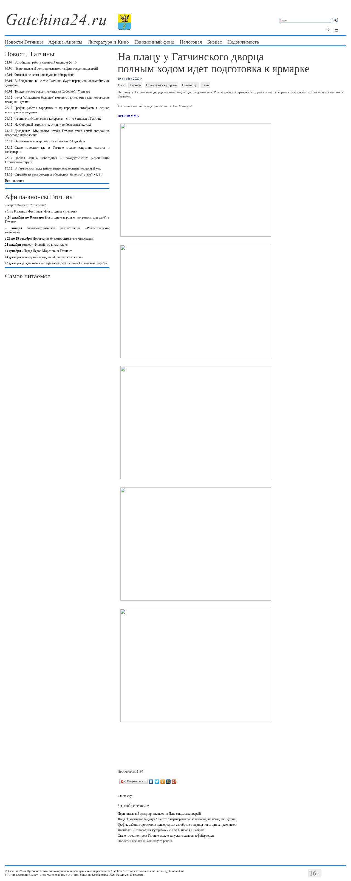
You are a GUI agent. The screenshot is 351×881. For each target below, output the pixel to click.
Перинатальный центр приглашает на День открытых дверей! (56, 68)
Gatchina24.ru (120, 871)
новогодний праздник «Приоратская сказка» (44, 257)
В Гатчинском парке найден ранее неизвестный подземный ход (58, 168)
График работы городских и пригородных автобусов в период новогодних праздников (177, 824)
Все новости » (14, 180)
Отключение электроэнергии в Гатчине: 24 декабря (50, 141)
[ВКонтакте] (151, 781)
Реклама (122, 875)
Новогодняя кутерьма (161, 85)
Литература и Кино (108, 41)
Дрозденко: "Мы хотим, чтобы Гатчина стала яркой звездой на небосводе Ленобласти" (57, 132)
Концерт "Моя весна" (26, 205)
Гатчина (135, 85)
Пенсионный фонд (154, 41)
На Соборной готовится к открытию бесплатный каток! (53, 124)
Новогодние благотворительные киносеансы (49, 238)
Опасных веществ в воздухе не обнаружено (44, 74)
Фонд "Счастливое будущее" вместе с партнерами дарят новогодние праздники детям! (57, 99)
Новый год (189, 85)
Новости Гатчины (24, 41)
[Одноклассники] (163, 781)
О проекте (136, 875)
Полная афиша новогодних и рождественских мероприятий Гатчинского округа (57, 160)
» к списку (125, 795)
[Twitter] (157, 781)
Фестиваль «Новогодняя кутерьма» (41, 211)
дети (206, 85)
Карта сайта (100, 875)
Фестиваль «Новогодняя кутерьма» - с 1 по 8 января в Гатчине (58, 118)
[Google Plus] (174, 781)
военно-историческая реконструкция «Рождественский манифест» (57, 230)
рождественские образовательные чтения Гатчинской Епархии (56, 263)
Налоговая (191, 41)
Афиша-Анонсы (65, 41)
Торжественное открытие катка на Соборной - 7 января (52, 91)
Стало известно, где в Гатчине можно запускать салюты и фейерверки (57, 149)
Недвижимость (243, 41)
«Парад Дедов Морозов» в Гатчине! (38, 250)
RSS (112, 875)
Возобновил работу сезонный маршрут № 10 (46, 62)
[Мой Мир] (168, 781)
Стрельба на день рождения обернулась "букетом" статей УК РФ (59, 174)
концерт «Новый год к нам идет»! (36, 244)
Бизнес (214, 41)
